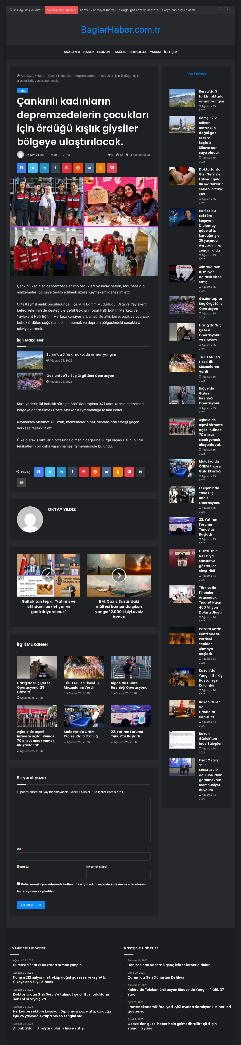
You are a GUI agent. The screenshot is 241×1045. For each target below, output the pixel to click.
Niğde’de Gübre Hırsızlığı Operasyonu (129, 685)
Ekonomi (104, 52)
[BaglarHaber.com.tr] (120, 29)
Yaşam (155, 52)
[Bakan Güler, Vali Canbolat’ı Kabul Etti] (182, 708)
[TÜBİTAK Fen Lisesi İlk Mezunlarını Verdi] (84, 667)
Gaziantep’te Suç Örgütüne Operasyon (80, 375)
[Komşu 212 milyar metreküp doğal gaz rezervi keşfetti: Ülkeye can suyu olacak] (182, 124)
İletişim (170, 52)
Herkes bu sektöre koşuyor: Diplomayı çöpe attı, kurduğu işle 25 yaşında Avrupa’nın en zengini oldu (210, 230)
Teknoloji (138, 52)
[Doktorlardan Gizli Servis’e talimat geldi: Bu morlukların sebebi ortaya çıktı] (182, 176)
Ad (20, 849)
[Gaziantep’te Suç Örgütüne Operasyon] (30, 381)
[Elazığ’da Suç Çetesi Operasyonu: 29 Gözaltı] (37, 667)
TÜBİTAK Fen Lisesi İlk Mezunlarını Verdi (81, 685)
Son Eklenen (196, 74)
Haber (88, 52)
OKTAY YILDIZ (34, 155)
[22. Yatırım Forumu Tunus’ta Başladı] (131, 716)
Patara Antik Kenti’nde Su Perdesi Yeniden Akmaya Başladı (210, 641)
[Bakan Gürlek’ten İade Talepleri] (182, 740)
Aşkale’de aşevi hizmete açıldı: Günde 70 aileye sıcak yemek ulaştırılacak (36, 738)
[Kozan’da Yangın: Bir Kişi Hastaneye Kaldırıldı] (182, 677)
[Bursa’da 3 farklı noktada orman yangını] (30, 360)
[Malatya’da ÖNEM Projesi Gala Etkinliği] (84, 716)
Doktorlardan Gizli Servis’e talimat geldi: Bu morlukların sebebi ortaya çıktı (133, 10)
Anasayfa (72, 52)
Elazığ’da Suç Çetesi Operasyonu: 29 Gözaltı (34, 687)
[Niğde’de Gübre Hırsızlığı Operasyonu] (131, 667)
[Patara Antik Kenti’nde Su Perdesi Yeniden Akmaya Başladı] (182, 635)
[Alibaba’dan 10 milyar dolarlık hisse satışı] (182, 273)
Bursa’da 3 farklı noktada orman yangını (81, 354)
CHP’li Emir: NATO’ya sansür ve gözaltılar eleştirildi (208, 561)
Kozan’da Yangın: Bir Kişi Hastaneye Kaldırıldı (211, 678)
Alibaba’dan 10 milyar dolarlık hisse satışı (210, 274)
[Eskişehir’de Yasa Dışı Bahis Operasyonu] (182, 494)
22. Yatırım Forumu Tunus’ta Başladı (127, 734)
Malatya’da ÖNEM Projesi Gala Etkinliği (81, 734)
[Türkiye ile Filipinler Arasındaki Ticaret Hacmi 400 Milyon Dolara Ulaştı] (182, 594)
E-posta (24, 866)
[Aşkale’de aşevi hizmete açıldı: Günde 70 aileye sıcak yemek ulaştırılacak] (37, 716)
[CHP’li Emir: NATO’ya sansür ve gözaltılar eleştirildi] (182, 557)
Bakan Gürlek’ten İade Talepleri (211, 738)
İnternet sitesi (96, 866)
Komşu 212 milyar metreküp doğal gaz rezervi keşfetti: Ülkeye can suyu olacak (209, 135)
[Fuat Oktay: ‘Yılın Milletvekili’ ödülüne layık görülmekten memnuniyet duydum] (182, 767)
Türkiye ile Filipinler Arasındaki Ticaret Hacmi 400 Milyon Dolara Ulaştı (211, 600)
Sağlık (120, 52)
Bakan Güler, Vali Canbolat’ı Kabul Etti (210, 709)
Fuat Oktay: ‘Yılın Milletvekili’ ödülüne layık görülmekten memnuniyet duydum (210, 775)
